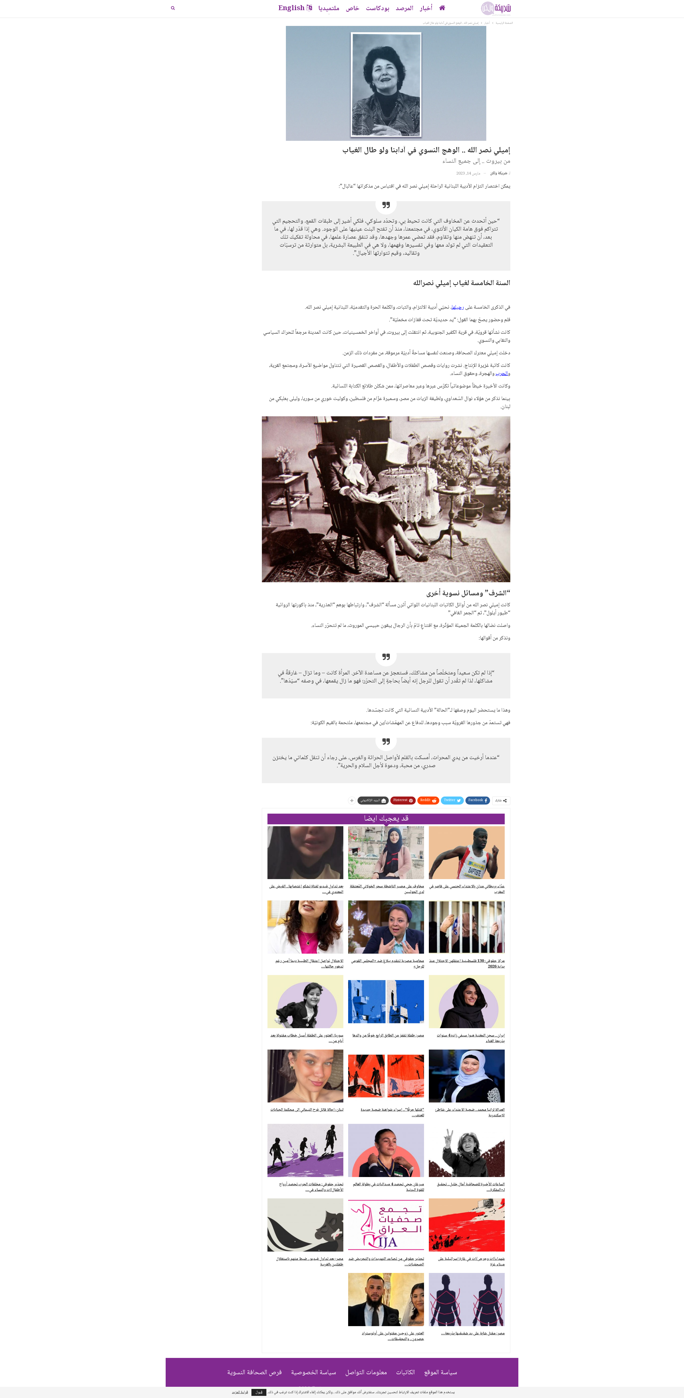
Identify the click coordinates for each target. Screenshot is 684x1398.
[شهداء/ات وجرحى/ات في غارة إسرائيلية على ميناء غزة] (467, 1225)
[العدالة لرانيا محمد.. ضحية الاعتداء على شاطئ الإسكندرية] (467, 1076)
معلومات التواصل (366, 1372)
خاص (352, 8)
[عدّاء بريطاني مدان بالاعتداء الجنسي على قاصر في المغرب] (467, 852)
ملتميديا (328, 8)
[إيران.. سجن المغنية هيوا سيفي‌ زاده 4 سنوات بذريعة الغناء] (467, 1001)
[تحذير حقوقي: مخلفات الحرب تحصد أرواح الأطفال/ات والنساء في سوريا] (305, 1150)
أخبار (426, 8)
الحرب (502, 373)
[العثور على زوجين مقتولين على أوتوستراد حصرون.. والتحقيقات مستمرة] (386, 1299)
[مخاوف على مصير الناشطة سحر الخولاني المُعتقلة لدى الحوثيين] (386, 852)
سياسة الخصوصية (313, 1372)
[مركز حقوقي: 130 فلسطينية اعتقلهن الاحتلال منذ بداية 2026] (467, 927)
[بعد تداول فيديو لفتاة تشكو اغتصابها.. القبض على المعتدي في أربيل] (305, 852)
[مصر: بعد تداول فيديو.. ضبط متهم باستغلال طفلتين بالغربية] (305, 1225)
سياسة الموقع (440, 1372)
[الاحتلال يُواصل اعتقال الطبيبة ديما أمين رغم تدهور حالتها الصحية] (305, 927)
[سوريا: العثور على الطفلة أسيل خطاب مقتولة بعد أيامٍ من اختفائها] (305, 1001)
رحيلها (458, 307)
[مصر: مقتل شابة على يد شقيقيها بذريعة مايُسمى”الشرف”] (467, 1299)
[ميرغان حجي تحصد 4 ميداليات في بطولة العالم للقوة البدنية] (386, 1150)
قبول (258, 1392)
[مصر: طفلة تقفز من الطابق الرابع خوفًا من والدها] (386, 1001)
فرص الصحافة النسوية (254, 1372)
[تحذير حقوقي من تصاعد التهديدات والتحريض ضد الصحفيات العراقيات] (386, 1225)
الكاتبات (405, 1372)
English (291, 8)
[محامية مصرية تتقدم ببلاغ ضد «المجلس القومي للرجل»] (386, 927)
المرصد (405, 8)
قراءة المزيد (240, 1392)
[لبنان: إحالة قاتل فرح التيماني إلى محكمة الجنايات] (305, 1076)
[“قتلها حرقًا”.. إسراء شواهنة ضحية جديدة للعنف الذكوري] (386, 1076)
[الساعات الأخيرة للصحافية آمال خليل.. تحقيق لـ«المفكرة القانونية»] (467, 1150)
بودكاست (377, 8)
